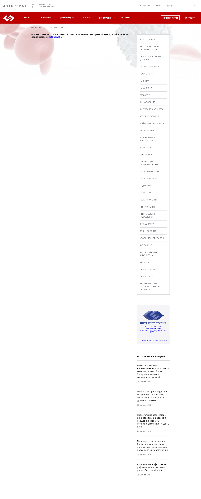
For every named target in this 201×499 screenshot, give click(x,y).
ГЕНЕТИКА (144, 81)
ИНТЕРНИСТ (16, 6)
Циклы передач (67, 18)
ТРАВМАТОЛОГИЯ (148, 231)
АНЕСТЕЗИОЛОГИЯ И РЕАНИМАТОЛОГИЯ (149, 48)
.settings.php (55, 37)
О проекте (26, 18)
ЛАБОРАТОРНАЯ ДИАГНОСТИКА (147, 138)
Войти (158, 6)
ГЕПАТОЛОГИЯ (146, 88)
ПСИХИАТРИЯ (146, 193)
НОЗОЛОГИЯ (190, 18)
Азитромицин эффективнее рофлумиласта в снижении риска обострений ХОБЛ (151, 467)
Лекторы (86, 18)
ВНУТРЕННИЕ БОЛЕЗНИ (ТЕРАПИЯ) (150, 58)
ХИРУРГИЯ (144, 262)
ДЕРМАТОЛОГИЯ (147, 102)
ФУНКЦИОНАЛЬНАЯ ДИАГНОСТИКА (149, 253)
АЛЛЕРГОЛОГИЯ (147, 40)
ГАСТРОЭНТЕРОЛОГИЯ (150, 67)
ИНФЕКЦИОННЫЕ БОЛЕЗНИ (152, 123)
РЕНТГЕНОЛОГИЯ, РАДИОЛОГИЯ (148, 215)
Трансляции (45, 18)
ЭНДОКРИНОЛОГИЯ (149, 269)
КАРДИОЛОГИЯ (147, 130)
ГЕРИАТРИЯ (145, 95)
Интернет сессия (170, 18)
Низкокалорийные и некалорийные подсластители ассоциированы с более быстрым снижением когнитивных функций (153, 371)
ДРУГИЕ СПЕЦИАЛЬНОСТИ (151, 109)
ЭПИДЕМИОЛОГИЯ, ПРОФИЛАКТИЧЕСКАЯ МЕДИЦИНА (150, 286)
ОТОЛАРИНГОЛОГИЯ (149, 171)
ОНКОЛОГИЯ (146, 154)
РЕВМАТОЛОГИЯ (147, 207)
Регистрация (146, 6)
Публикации (105, 18)
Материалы (125, 18)
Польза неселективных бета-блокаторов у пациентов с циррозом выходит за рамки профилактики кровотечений (152, 445)
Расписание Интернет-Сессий (153, 340)
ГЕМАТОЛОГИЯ (146, 74)
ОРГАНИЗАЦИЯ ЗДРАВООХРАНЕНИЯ (149, 162)
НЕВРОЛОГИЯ (146, 147)
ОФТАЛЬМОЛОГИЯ (148, 179)
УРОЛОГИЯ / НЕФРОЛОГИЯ (152, 238)
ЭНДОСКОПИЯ (146, 276)
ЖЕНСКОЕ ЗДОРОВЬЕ (149, 116)
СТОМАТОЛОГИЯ (147, 224)
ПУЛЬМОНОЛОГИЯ (148, 200)
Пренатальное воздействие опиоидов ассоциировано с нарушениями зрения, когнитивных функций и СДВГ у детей (153, 421)
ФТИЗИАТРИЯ (146, 245)
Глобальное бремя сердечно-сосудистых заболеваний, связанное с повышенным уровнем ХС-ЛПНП (152, 396)
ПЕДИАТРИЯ (145, 186)
